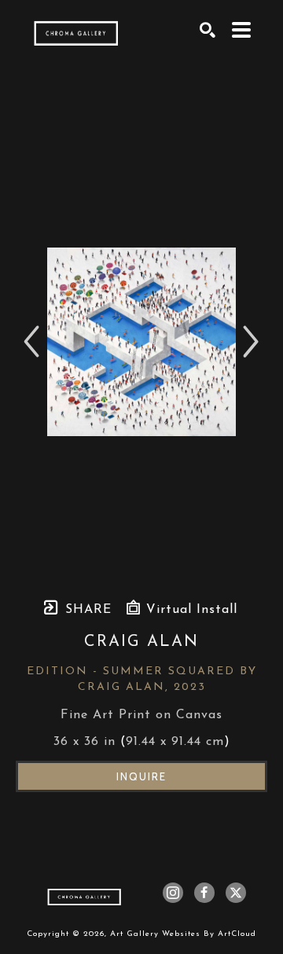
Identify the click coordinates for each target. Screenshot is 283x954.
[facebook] (204, 892)
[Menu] (242, 30)
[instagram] (173, 892)
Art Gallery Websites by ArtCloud (183, 934)
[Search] (208, 30)
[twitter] (236, 892)
